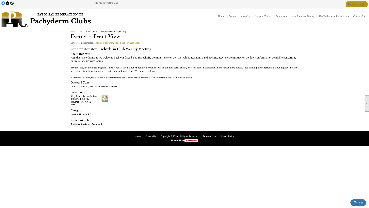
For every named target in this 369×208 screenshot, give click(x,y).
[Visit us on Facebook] (3, 3)
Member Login (356, 4)
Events (232, 16)
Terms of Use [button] (209, 136)
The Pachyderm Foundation (334, 16)
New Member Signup (303, 16)
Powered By (177, 140)
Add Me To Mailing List (106, 2)
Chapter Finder (263, 16)
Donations (281, 16)
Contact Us (359, 16)
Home (221, 16)
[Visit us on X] (7, 3)
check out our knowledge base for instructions (117, 42)
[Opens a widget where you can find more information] (358, 203)
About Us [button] (245, 16)
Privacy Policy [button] (227, 136)
